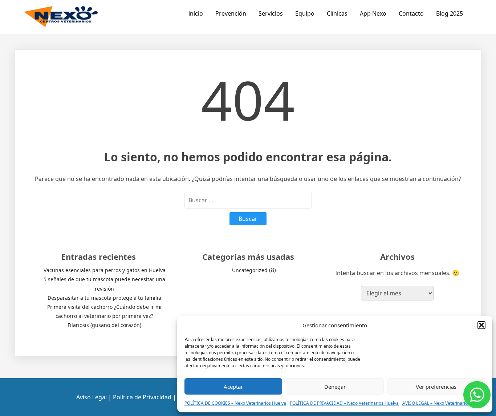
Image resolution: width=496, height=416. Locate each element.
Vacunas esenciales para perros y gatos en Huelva (105, 270)
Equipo (304, 13)
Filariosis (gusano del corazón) (104, 325)
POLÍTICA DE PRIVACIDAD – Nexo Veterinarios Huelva (344, 403)
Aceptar (233, 386)
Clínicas (337, 13)
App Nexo (373, 13)
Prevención (230, 13)
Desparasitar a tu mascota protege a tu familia (104, 297)
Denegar (335, 386)
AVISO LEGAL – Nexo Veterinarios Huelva (443, 403)
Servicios (271, 13)
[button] (481, 325)
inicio (195, 13)
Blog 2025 (449, 13)
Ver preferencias (436, 386)
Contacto (411, 13)
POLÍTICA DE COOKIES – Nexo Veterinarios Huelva (235, 403)
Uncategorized (250, 270)
